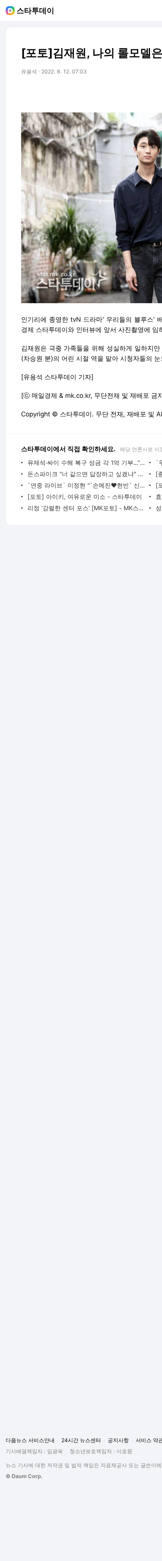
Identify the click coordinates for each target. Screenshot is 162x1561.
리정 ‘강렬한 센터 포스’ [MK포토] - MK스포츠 (86, 508)
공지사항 (118, 1440)
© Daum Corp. (24, 1476)
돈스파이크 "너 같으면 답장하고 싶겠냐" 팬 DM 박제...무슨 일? (86, 474)
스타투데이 (35, 10)
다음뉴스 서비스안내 (30, 1440)
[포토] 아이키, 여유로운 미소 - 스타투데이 (85, 496)
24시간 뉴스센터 (81, 1440)
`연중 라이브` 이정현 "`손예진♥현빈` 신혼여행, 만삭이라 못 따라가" (86, 485)
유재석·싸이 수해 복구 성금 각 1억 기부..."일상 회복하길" (86, 462)
